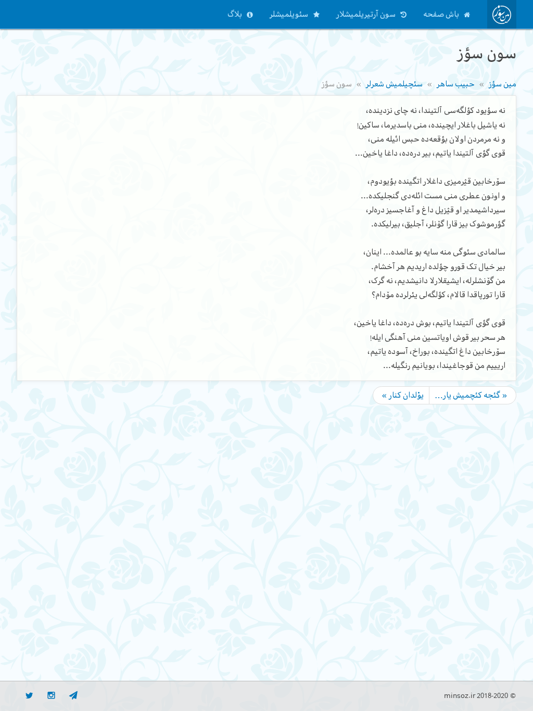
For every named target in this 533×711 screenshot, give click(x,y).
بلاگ (234, 14)
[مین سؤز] (501, 14)
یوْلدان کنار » (403, 395)
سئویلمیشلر (289, 14)
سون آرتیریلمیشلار (366, 14)
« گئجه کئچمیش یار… (471, 395)
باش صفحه (441, 14)
